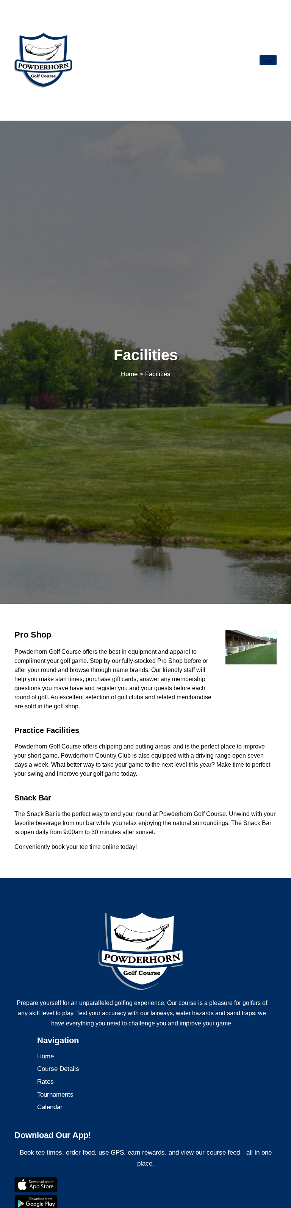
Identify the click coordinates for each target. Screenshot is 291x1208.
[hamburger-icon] (268, 60)
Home (129, 374)
